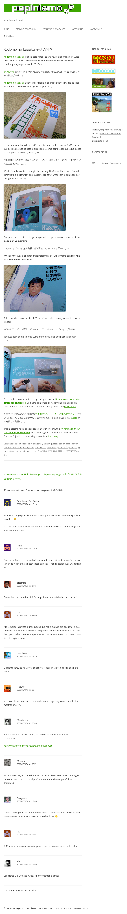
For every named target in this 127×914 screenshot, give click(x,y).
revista (18, 451)
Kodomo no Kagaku (14, 56)
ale (5, 454)
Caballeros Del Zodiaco (29, 500)
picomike (21, 582)
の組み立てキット (56, 413)
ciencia (74, 443)
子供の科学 (9, 71)
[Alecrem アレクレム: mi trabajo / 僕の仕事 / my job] (103, 72)
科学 (55, 451)
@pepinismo (77, 29)
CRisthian (22, 653)
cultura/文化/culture (13, 447)
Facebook (96, 137)
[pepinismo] (42, 11)
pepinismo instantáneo (54, 29)
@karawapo (96, 29)
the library (53, 436)
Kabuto (21, 686)
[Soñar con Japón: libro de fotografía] (102, 111)
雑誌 (60, 451)
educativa (51, 447)
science (25, 451)
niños (11, 451)
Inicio (6, 29)
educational (40, 447)
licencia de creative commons (75, 908)
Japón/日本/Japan (65, 447)
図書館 (74, 417)
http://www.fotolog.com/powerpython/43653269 (28, 745)
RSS (107, 140)
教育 (50, 451)
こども (33, 451)
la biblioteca (70, 406)
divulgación (28, 447)
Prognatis (22, 798)
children (66, 443)
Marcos (21, 760)
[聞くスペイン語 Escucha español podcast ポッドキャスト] (103, 63)
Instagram (9, 36)
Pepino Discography (26, 29)
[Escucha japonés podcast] (103, 87)
